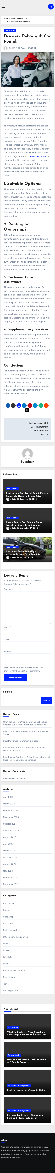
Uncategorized (10, 990)
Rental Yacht (9, 977)
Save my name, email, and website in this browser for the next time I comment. (23, 669)
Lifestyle (7, 957)
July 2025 (8, 844)
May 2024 (8, 871)
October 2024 (10, 857)
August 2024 (9, 864)
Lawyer (6, 950)
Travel (6, 984)
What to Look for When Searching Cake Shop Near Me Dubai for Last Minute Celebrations (26, 1035)
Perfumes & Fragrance (14, 970)
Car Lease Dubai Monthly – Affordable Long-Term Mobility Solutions (23, 554)
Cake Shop (8, 917)
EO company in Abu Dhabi (15, 937)
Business (7, 910)
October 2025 (10, 824)
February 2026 (10, 810)
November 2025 (11, 817)
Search (7, 692)
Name (7, 627)
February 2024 (10, 877)
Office (6, 964)
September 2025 (11, 830)
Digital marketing (11, 930)
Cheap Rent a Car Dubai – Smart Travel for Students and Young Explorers (24, 525)
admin (14, 48)
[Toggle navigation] (3, 6)
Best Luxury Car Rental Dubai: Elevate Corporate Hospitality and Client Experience (27, 496)
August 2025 (9, 837)
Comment (9, 589)
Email (7, 639)
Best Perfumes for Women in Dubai (20, 741)
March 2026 (9, 804)
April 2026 (8, 797)
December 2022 (11, 884)
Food (5, 943)
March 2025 (9, 851)
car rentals (10, 30)
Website (7, 651)
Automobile (8, 903)
